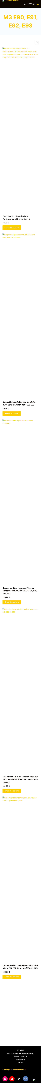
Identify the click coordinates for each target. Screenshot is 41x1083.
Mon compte (20, 1059)
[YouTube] (12, 1078)
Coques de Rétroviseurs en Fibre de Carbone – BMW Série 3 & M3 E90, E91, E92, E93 (20, 591)
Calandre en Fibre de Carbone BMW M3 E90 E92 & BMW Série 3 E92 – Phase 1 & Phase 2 (20, 779)
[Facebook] (25, 1078)
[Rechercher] (24, 4)
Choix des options (12, 227)
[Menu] (38, 4)
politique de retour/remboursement (20, 1053)
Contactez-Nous (20, 1056)
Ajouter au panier (11, 413)
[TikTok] (18, 1078)
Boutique (20, 1050)
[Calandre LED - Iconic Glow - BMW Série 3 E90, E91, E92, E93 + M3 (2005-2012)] (21, 878)
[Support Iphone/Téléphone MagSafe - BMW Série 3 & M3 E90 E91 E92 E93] (21, 315)
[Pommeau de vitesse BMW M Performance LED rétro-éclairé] (21, 129)
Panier (20, 1062)
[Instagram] (5, 1078)
